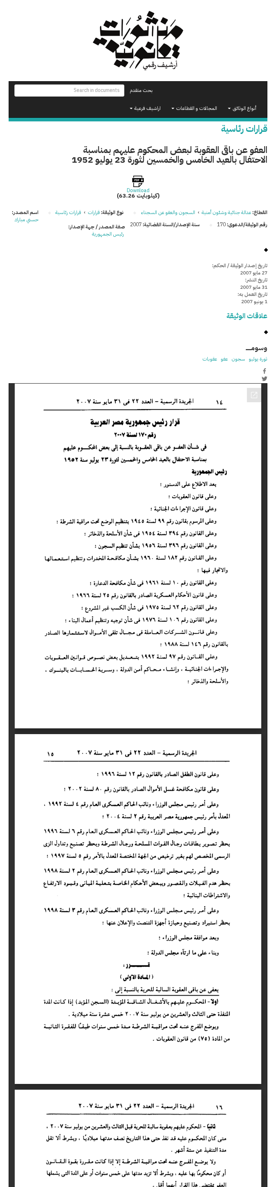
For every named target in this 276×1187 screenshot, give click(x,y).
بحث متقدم (141, 90)
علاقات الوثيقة (246, 316)
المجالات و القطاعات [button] (196, 108)
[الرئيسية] (138, 40)
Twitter (264, 378)
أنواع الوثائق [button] (243, 108)
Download (138, 190)
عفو (224, 359)
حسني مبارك (26, 219)
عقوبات (209, 359)
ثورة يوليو (258, 359)
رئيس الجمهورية (108, 234)
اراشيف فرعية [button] (147, 108)
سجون (238, 359)
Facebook (264, 371)
